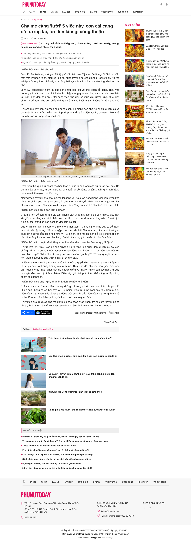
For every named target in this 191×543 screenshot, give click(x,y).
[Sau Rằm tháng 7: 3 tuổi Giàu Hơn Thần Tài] (134, 50)
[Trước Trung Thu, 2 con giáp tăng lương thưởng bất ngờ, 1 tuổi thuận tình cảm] (134, 35)
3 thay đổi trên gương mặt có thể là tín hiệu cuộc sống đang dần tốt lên (57, 468)
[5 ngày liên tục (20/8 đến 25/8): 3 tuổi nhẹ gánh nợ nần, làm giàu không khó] (134, 65)
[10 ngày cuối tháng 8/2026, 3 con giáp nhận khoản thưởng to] (134, 111)
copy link (115, 313)
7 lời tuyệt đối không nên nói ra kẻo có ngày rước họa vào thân (51, 53)
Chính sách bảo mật (104, 538)
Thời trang (107, 12)
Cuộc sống (122, 12)
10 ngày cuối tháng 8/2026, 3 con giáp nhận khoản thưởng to (157, 109)
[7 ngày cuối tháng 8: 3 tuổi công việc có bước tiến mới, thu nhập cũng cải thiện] (134, 158)
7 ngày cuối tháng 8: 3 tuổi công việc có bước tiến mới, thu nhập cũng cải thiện (157, 158)
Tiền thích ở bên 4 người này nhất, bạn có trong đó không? (80, 338)
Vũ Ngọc (115, 322)
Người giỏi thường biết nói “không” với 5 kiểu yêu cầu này (51, 463)
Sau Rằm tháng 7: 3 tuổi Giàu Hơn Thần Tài (157, 47)
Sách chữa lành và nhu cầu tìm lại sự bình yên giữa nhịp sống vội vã (56, 459)
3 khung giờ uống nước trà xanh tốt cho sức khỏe (75, 392)
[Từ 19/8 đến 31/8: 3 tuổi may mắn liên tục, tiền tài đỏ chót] (134, 143)
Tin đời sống (160, 482)
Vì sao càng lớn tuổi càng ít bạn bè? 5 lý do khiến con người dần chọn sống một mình (65, 441)
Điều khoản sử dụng (87, 538)
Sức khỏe (80, 12)
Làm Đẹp (66, 12)
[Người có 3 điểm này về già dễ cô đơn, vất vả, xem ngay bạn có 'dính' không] (134, 81)
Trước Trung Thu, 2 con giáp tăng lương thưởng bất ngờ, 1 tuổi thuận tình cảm (157, 35)
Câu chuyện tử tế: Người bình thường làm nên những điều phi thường (57, 454)
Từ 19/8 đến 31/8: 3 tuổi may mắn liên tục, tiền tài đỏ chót (157, 141)
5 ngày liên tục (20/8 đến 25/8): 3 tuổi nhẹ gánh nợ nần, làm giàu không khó (157, 64)
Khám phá (138, 12)
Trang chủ (25, 20)
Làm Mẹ (54, 12)
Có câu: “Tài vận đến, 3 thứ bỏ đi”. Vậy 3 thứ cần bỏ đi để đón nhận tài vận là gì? (81, 375)
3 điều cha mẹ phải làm (43, 329)
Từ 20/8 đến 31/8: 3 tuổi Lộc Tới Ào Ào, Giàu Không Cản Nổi (157, 171)
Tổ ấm (43, 12)
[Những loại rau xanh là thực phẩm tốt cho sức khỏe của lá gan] (33, 416)
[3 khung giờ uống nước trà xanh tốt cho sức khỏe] (33, 398)
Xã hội (32, 12)
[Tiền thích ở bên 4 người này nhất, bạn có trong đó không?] (33, 344)
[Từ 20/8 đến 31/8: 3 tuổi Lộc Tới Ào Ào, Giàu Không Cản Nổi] (134, 173)
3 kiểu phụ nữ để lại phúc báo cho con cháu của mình (49, 445)
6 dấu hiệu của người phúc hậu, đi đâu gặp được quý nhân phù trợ (53, 58)
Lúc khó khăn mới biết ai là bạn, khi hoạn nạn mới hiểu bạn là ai (82, 356)
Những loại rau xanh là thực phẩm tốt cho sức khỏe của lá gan (81, 410)
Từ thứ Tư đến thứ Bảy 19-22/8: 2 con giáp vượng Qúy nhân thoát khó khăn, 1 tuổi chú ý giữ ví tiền (158, 127)
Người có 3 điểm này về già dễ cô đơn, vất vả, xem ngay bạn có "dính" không (60, 436)
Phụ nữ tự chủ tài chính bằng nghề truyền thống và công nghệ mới (55, 450)
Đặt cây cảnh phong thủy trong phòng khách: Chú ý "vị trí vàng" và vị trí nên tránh (158, 95)
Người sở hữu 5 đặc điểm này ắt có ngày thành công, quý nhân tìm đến (55, 62)
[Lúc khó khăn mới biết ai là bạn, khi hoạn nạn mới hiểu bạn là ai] (33, 362)
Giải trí (93, 12)
